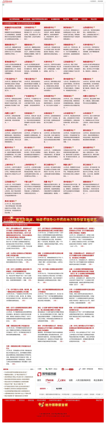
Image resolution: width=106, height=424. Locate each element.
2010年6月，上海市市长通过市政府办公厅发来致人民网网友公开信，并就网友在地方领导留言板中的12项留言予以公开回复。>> (13, 172)
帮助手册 (99, 400)
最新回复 (31, 400)
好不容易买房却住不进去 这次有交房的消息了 (17, 386)
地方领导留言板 (14, 19)
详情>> (25, 248)
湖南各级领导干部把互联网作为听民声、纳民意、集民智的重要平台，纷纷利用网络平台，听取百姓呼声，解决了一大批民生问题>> (52, 35)
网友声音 (66, 19)
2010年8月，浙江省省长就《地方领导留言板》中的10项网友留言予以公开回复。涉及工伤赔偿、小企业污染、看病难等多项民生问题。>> (91, 172)
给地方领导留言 (10, 400)
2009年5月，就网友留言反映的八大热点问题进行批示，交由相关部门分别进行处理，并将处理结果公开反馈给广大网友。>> (13, 103)
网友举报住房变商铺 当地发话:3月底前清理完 (17, 379)
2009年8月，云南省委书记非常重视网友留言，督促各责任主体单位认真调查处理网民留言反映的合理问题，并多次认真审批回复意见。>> (13, 137)
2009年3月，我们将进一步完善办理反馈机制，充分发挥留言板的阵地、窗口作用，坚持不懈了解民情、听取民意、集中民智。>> (91, 86)
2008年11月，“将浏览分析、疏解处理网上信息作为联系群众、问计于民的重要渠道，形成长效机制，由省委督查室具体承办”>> (71, 52)
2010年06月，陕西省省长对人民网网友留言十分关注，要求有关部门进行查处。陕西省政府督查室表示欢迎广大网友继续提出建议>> (71, 35)
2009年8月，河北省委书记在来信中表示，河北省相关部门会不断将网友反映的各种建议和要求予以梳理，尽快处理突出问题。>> (71, 137)
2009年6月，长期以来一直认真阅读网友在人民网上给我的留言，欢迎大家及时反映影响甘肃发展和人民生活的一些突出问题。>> (32, 120)
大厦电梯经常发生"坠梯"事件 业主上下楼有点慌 (18, 393)
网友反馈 (94, 19)
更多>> (32, 369)
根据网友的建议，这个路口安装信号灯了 (16, 374)
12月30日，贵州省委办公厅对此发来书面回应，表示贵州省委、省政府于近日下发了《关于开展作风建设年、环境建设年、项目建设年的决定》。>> (71, 86)
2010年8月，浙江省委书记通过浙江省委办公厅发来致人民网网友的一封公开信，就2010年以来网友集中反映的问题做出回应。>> (52, 172)
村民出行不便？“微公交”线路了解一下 (15, 384)
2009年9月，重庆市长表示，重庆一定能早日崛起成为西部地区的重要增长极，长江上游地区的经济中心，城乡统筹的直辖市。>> (13, 155)
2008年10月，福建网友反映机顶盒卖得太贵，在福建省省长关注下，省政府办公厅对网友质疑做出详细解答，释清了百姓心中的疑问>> (32, 52)
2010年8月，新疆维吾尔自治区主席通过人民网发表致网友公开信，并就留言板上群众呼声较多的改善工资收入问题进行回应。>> (71, 172)
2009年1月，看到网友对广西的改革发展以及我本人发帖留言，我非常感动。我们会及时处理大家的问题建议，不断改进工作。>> (13, 86)
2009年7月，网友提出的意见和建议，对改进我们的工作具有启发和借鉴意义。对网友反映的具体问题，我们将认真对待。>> (71, 120)
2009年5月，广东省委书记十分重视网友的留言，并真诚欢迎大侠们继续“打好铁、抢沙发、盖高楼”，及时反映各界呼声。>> (32, 103)
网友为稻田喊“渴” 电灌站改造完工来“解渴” (16, 396)
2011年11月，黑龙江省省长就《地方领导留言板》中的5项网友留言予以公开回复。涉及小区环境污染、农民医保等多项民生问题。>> (13, 208)
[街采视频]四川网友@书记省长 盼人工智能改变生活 (19, 377)
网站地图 (100, 1)
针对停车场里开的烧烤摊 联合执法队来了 (16, 372)
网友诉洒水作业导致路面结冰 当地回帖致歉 (17, 381)
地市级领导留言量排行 (73, 400)
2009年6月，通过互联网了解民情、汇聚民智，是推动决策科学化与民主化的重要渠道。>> (91, 101)
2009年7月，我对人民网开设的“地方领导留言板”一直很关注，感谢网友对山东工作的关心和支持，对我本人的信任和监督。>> (91, 120)
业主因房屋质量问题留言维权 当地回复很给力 (17, 391)
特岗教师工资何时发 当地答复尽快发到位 (16, 389)
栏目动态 (84, 19)
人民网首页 (93, 1)
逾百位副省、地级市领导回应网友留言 (35, 19)
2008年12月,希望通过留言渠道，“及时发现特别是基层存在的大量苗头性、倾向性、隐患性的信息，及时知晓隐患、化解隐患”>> (32, 69)
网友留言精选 (41, 400)
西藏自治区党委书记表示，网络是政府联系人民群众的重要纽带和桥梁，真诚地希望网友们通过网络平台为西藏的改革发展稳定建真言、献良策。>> (52, 189)
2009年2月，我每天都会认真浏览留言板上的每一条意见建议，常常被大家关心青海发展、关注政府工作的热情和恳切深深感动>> (52, 86)
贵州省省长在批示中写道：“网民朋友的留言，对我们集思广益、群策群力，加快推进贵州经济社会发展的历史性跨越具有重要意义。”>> (71, 189)
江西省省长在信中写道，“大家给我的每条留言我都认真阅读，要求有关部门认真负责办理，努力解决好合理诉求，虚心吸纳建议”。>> (71, 155)
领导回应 (22, 400)
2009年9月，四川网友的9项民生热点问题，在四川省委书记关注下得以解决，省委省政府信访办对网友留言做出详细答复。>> (52, 137)
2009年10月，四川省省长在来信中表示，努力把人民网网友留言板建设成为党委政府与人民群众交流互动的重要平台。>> (32, 155)
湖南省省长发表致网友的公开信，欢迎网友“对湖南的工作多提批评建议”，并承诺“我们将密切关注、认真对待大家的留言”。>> (91, 189)
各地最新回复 (55, 19)
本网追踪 (75, 19)
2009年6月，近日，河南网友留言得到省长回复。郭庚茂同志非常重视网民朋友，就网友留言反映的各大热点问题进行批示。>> (71, 103)
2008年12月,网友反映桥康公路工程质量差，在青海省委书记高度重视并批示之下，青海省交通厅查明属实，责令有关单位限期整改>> (13, 69)
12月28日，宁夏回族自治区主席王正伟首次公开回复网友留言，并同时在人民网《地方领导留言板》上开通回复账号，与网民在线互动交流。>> (32, 189)
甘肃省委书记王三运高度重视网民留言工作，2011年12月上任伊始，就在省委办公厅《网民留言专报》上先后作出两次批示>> (32, 35)
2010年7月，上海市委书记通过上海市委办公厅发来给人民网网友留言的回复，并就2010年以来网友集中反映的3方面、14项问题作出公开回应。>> (32, 172)
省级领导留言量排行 (55, 400)
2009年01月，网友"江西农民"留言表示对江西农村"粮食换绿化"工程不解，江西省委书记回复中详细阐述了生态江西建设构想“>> (71, 69)
